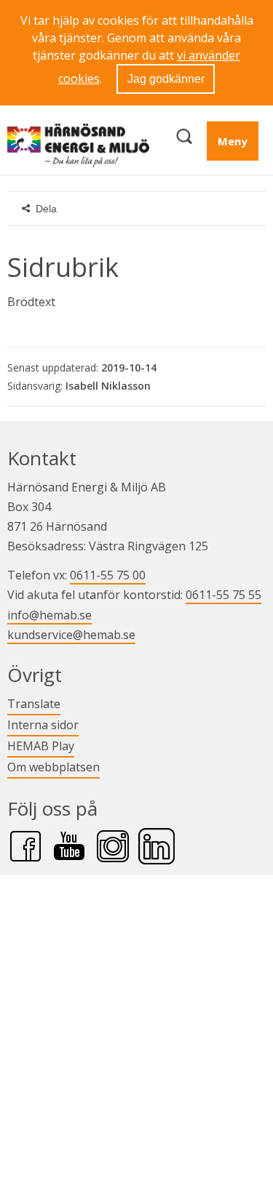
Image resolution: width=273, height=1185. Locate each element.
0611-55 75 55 (223, 595)
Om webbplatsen (53, 767)
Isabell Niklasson (108, 386)
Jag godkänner (166, 79)
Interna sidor (43, 724)
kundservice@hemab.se (71, 635)
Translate (33, 703)
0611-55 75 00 (108, 575)
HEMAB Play (40, 745)
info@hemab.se (49, 615)
